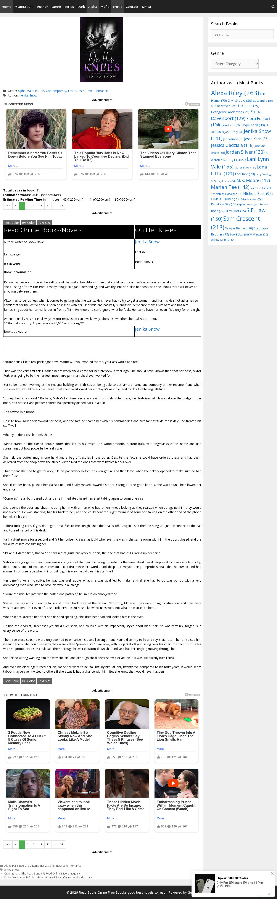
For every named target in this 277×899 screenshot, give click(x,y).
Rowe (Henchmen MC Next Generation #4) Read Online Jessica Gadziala (48, 877)
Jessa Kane (256, 138)
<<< (8, 205)
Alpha (92, 6)
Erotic (117, 6)
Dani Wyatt (226, 106)
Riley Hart (235, 211)
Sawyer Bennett (239, 228)
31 (61, 205)
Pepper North (247, 204)
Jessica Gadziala (232, 145)
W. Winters (259, 234)
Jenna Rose (233, 139)
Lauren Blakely (245, 167)
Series (69, 6)
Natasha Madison (229, 194)
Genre (56, 6)
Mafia (105, 6)
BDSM (39, 91)
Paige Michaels (251, 199)
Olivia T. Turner (225, 199)
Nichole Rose (258, 193)
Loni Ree (245, 174)
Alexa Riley (235, 92)
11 (40, 205)
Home (6, 6)
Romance (101, 91)
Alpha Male (25, 91)
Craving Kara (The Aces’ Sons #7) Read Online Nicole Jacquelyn (42, 873)
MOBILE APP (24, 6)
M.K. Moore (253, 180)
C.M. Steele (240, 100)
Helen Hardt (230, 125)
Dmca (146, 6)
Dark (81, 6)
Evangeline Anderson (230, 112)
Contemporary (56, 91)
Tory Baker (239, 234)
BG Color (28, 223)
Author (42, 6)
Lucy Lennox (225, 181)
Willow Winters (222, 240)
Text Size (44, 223)
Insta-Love (85, 91)
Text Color (11, 223)
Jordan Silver (245, 152)
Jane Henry (234, 132)
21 (48, 205)
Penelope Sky (223, 204)
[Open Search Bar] (273, 6)
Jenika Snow (28, 95)
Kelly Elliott (237, 160)
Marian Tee (230, 187)
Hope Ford (253, 125)
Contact (132, 6)
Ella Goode (247, 105)
